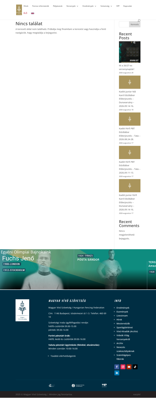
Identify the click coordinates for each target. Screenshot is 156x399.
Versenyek (71, 6)
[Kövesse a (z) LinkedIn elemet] (116, 372)
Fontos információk (40, 6)
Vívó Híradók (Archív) (127, 331)
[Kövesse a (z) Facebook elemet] (116, 366)
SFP (117, 6)
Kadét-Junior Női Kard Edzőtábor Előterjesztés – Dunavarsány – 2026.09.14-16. (127, 98)
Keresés (135, 24)
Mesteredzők (123, 323)
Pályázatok (57, 6)
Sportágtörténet (125, 327)
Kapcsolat (127, 6)
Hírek (26, 6)
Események (122, 311)
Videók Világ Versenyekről (123, 337)
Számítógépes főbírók (124, 357)
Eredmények (88, 6)
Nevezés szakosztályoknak (125, 349)
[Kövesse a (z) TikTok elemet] (135, 366)
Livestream (122, 315)
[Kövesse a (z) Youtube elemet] (129, 366)
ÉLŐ (25, 13)
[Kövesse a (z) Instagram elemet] (123, 366)
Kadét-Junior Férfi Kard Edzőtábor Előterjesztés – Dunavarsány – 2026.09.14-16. (128, 202)
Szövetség (105, 6)
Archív (120, 343)
